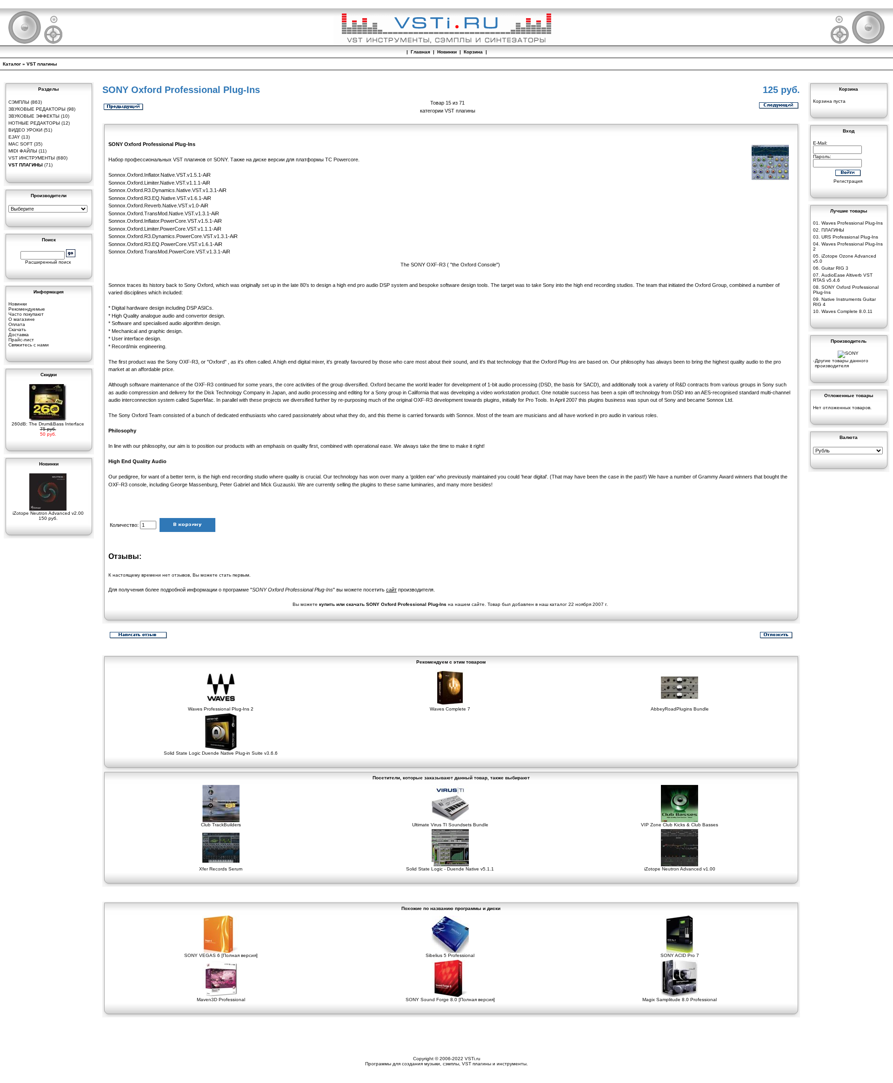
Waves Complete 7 (450, 708)
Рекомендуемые (26, 309)
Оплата (16, 324)
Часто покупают (26, 314)
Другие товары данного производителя (841, 363)
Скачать (17, 329)
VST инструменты (31, 157)
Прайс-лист (21, 339)
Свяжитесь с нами (28, 344)
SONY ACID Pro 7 (679, 955)
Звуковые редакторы (37, 109)
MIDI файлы (22, 150)
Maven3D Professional (221, 999)
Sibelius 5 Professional (450, 955)
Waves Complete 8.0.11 (847, 311)
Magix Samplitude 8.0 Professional (679, 999)
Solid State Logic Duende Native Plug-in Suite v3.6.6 (221, 753)
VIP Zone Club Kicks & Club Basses (679, 824)
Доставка (18, 334)
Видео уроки (25, 130)
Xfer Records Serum (220, 868)
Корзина (473, 51)
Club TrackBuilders (221, 824)
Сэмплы (18, 102)
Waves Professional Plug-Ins (852, 223)
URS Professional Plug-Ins (849, 236)
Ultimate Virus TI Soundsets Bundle (450, 824)
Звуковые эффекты (34, 116)
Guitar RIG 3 (834, 268)
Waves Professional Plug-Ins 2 (220, 708)
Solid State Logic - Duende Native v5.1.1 (450, 868)
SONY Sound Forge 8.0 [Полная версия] (450, 999)
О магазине (21, 319)
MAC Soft (20, 143)
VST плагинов (189, 159)
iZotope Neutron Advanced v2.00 (48, 513)
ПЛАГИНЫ (832, 230)
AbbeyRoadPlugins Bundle (680, 708)
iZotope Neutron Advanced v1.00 (679, 868)
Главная (420, 51)
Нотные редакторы (34, 123)
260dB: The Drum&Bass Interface (48, 423)
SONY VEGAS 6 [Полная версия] (221, 955)
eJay (14, 137)
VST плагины (42, 63)
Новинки (447, 51)
